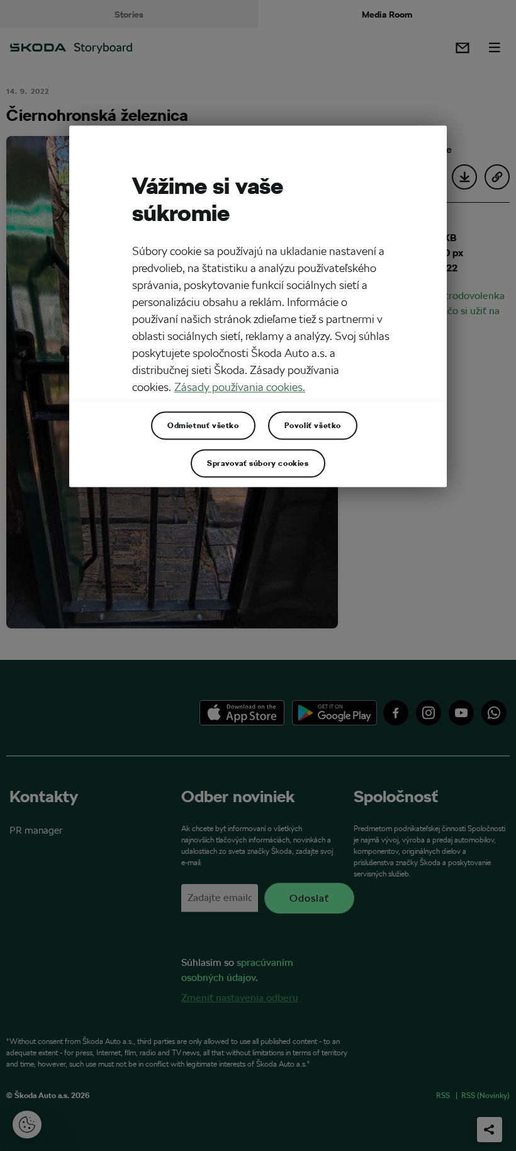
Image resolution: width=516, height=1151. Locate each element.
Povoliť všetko (312, 425)
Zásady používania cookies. (239, 387)
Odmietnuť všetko (203, 425)
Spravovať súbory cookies (257, 463)
